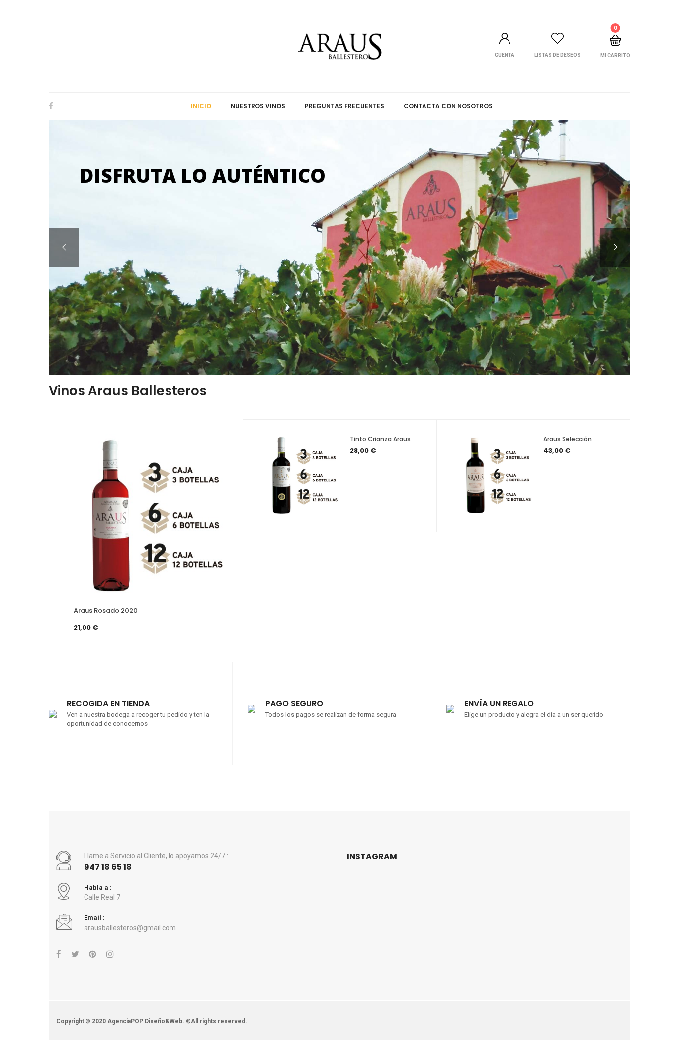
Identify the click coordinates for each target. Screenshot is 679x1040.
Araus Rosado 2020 (106, 610)
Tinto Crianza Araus (380, 439)
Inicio (201, 106)
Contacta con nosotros (448, 106)
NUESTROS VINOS (258, 106)
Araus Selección (567, 439)
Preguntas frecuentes (344, 106)
